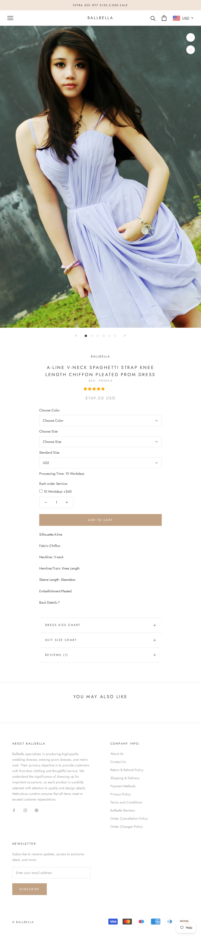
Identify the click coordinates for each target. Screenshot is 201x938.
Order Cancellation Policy (129, 818)
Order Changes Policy (126, 826)
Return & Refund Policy (126, 769)
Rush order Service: (53, 483)
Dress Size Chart (62, 625)
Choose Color (49, 410)
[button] (95, 388)
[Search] (153, 18)
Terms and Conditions (126, 802)
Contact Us (118, 761)
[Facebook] (14, 810)
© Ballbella (23, 922)
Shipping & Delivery (124, 777)
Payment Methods (123, 786)
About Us (117, 753)
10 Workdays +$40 (58, 491)
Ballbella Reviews (122, 810)
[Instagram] (25, 810)
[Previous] (76, 335)
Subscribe (29, 889)
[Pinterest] (36, 810)
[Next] (125, 335)
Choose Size (48, 431)
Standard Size (49, 452)
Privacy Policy (120, 794)
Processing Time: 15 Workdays (61, 473)
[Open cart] (164, 18)
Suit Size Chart (61, 640)
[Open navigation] (10, 18)
